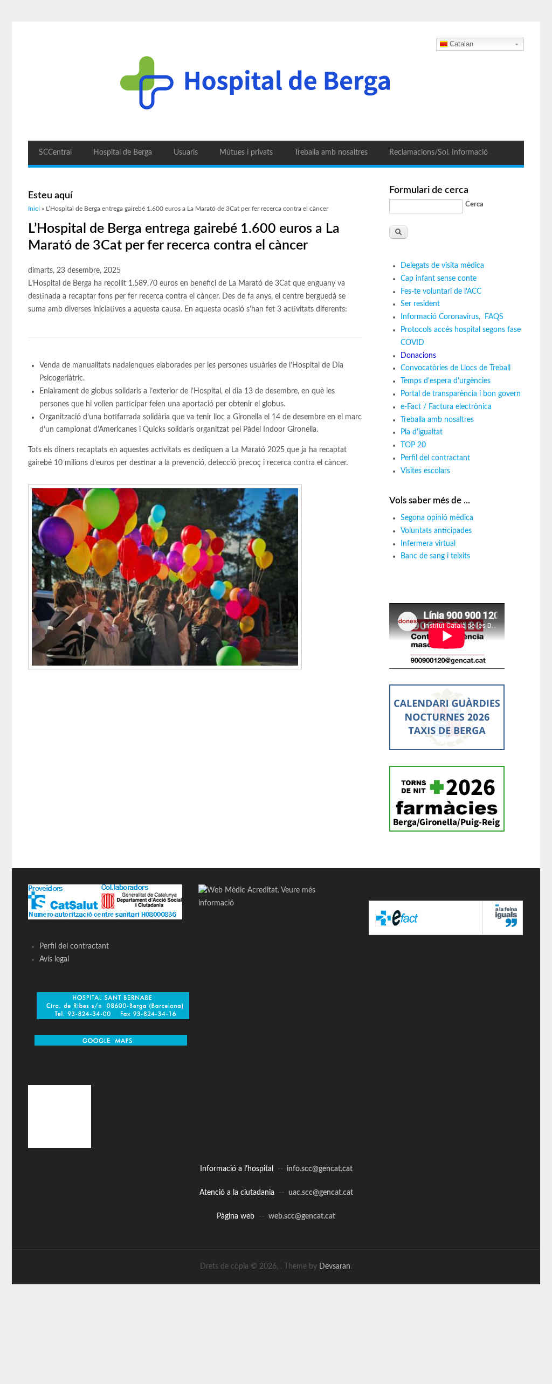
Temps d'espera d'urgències (446, 381)
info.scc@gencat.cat (320, 1169)
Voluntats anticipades (436, 531)
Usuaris (186, 152)
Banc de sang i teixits (435, 556)
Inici (34, 208)
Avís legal (54, 959)
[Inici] (276, 81)
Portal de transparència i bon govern (461, 394)
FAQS (495, 317)
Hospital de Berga (122, 152)
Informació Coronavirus (440, 317)
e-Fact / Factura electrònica (446, 407)
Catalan (461, 44)
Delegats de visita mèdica (442, 265)
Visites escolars (425, 471)
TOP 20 (413, 445)
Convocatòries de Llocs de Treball (455, 368)
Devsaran (334, 1266)
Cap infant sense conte (439, 278)
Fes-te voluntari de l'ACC (441, 291)
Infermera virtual (428, 544)
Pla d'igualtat (422, 432)
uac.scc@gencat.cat (320, 1192)
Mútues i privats (246, 152)
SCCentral (55, 152)
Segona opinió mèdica (437, 518)
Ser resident (420, 304)
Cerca (474, 204)
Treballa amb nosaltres (331, 152)
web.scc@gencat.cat (301, 1216)
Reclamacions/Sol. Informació (438, 152)
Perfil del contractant (435, 458)
